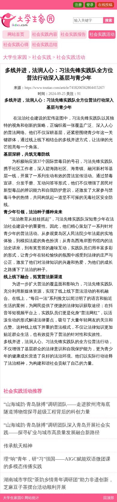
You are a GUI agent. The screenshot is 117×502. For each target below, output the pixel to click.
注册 (78, 5)
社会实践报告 (73, 34)
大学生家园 (15, 57)
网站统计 (32, 498)
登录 (90, 5)
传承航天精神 (18, 445)
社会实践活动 (102, 34)
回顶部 (108, 498)
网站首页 (16, 34)
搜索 (108, 20)
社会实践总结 (44, 44)
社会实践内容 (44, 34)
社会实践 (41, 57)
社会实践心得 (15, 44)
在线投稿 (105, 5)
